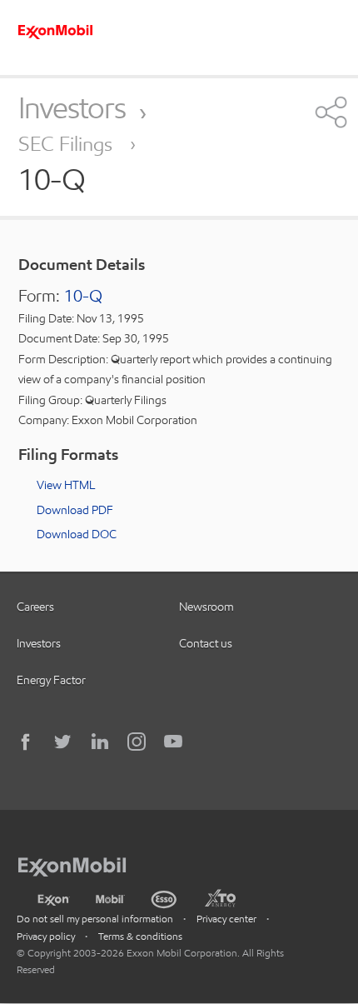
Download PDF (75, 509)
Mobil (110, 897)
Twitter (63, 742)
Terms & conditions (140, 936)
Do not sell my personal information (95, 918)
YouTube (173, 742)
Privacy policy (46, 936)
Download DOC (77, 534)
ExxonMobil (80, 864)
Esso (164, 897)
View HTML (66, 484)
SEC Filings (67, 144)
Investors (72, 107)
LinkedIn (100, 742)
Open (329, 112)
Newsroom (206, 606)
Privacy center (226, 918)
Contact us (205, 643)
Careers (35, 606)
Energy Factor (51, 679)
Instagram (137, 742)
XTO (219, 897)
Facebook (27, 742)
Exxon (53, 896)
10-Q (83, 296)
